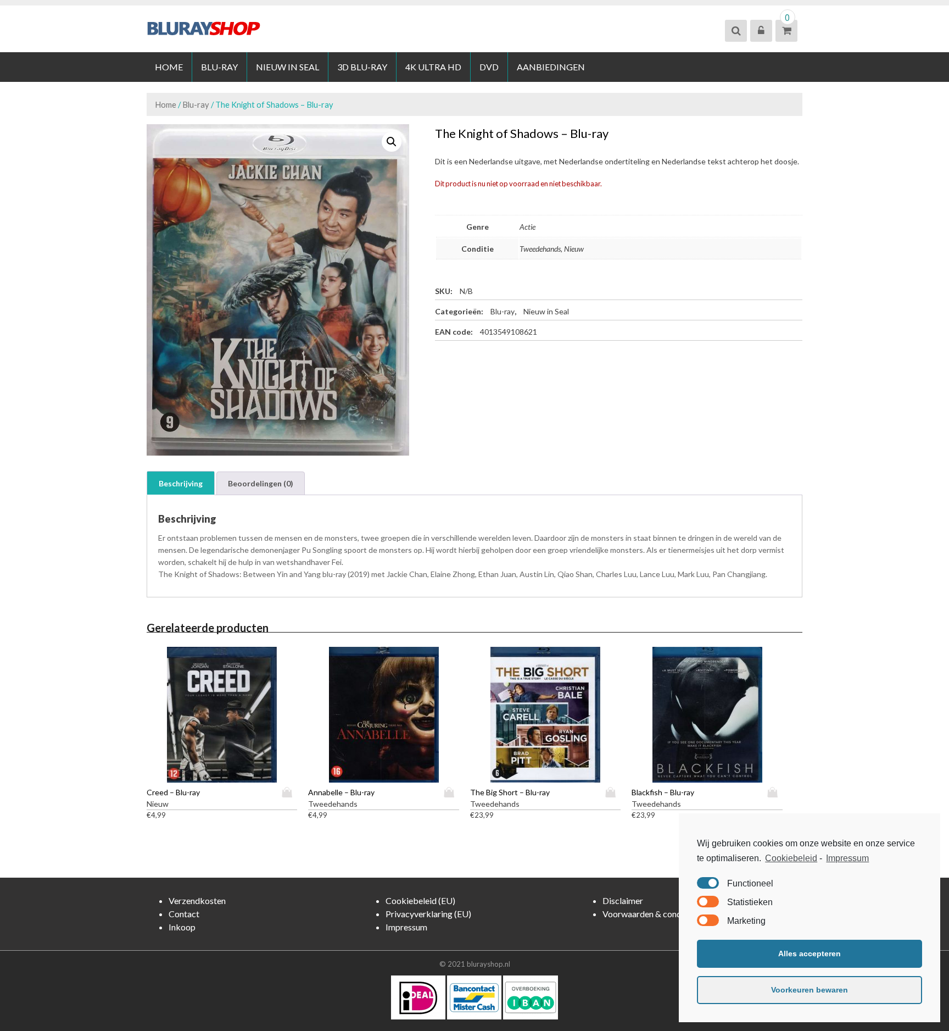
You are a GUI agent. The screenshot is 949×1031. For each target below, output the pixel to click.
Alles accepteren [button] (809, 953)
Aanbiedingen (551, 67)
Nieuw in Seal (287, 67)
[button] (391, 142)
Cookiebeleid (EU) (420, 900)
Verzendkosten (197, 900)
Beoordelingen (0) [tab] (260, 483)
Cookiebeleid (791, 858)
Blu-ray (219, 67)
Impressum (847, 858)
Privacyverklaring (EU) (428, 913)
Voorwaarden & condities (649, 913)
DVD (489, 67)
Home (169, 67)
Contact (184, 913)
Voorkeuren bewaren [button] (809, 989)
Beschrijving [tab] (181, 483)
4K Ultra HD (433, 67)
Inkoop (182, 927)
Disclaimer (622, 900)
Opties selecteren (289, 792)
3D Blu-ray (362, 67)
